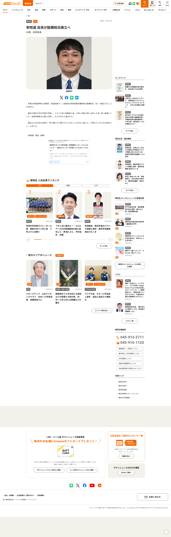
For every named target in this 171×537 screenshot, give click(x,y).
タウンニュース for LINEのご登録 (49, 470)
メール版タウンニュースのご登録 (81, 470)
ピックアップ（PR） (83, 10)
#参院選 (31, 135)
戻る (29, 16)
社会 (36, 10)
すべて (5, 10)
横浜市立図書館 (124, 398)
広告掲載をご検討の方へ (25, 495)
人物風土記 (116, 10)
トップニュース (17, 10)
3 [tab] (52, 239)
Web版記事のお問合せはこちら (130, 368)
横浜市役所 (123, 386)
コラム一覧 (129, 321)
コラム (137, 10)
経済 (69, 10)
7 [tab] (80, 239)
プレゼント (162, 10)
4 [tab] (59, 239)
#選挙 (42, 135)
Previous (28, 240)
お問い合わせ (155, 497)
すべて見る (129, 131)
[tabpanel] (69, 65)
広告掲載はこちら (125, 359)
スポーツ (53, 10)
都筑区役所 (123, 382)
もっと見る (104, 246)
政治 (62, 10)
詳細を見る (126, 456)
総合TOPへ (39, 3)
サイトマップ (32, 499)
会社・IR (152, 5)
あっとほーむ (149, 10)
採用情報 (41, 495)
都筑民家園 (123, 390)
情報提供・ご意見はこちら (128, 349)
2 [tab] (44, 239)
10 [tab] (102, 239)
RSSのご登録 (126, 473)
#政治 (37, 135)
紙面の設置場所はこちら (127, 363)
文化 (28, 10)
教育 (43, 10)
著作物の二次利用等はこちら (129, 354)
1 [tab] (37, 239)
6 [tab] (73, 239)
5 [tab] (66, 239)
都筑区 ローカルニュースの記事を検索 (129, 265)
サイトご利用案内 (21, 499)
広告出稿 (120, 3)
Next (110, 240)
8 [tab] (87, 239)
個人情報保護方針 (8, 499)
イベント (127, 10)
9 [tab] (94, 239)
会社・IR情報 (9, 495)
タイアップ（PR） (101, 10)
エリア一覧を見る (101, 310)
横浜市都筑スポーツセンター (129, 394)
